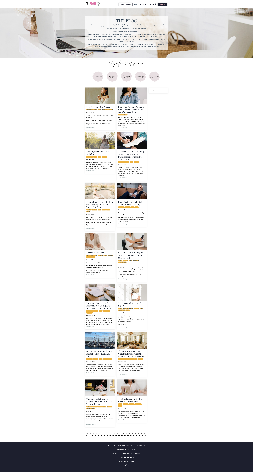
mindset (99, 109)
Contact (133, 449)
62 (142, 436)
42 (144, 434)
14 (121, 432)
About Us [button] (162, 4)
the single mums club (91, 408)
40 (138, 434)
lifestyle (103, 209)
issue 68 (99, 209)
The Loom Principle (95, 252)
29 (105, 434)
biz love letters (90, 109)
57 (128, 436)
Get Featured (117, 445)
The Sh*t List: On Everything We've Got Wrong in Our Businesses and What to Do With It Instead (131, 155)
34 (120, 434)
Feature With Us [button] (126, 4)
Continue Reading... (91, 127)
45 (92, 436)
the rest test (104, 109)
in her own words (138, 404)
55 (122, 436)
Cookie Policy (137, 453)
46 (95, 436)
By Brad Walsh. (122, 210)
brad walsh (127, 207)
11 (112, 432)
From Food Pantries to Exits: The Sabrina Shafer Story (130, 203)
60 (136, 436)
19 (136, 432)
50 (107, 436)
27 (99, 434)
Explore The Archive (139, 445)
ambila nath (89, 209)
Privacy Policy (116, 453)
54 (119, 436)
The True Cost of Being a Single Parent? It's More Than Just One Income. (99, 401)
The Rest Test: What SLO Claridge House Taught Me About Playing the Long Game (131, 354)
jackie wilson (110, 255)
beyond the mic (121, 207)
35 (123, 434)
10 (109, 432)
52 (113, 436)
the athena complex (122, 262)
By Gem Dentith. (122, 409)
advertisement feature (123, 114)
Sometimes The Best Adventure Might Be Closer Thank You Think (99, 354)
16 (127, 432)
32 (114, 434)
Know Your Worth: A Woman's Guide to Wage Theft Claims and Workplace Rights (131, 109)
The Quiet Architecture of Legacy (129, 304)
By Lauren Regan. (90, 362)
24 (90, 434)
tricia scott (111, 109)
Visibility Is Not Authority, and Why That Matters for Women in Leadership (131, 255)
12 (115, 432)
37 (129, 434)
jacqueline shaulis (122, 310)
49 (104, 436)
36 (126, 434)
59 (133, 436)
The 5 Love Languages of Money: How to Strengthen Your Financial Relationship (98, 306)
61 (139, 436)
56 (125, 436)
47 (98, 436)
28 (102, 434)
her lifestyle (94, 209)
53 (116, 436)
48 (101, 436)
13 (118, 432)
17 (130, 432)
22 (145, 432)
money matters (89, 312)
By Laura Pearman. (123, 265)
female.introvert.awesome (128, 308)
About (109, 445)
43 (86, 436)
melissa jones (109, 406)
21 (142, 432)
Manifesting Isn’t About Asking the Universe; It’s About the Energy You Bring (99, 204)
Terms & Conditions (126, 453)
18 (133, 432)
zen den (88, 211)
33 (117, 434)
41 (141, 434)
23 (87, 434)
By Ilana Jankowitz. (91, 315)
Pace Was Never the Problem (98, 107)
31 (111, 434)
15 (124, 432)
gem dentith (125, 404)
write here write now (91, 257)
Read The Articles (127, 445)
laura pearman (136, 260)
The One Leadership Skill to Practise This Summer (130, 400)
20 (139, 432)
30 (108, 434)
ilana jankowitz (95, 310)
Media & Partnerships (123, 449)
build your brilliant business (92, 255)
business (95, 109)
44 (89, 436)
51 (110, 436)
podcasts (136, 207)
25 (93, 434)
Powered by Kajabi (127, 468)
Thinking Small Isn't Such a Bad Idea (98, 153)
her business (100, 255)
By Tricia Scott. (90, 112)
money (109, 310)
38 (132, 434)
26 (96, 434)
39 (135, 434)
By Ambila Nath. (90, 214)
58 (131, 436)
